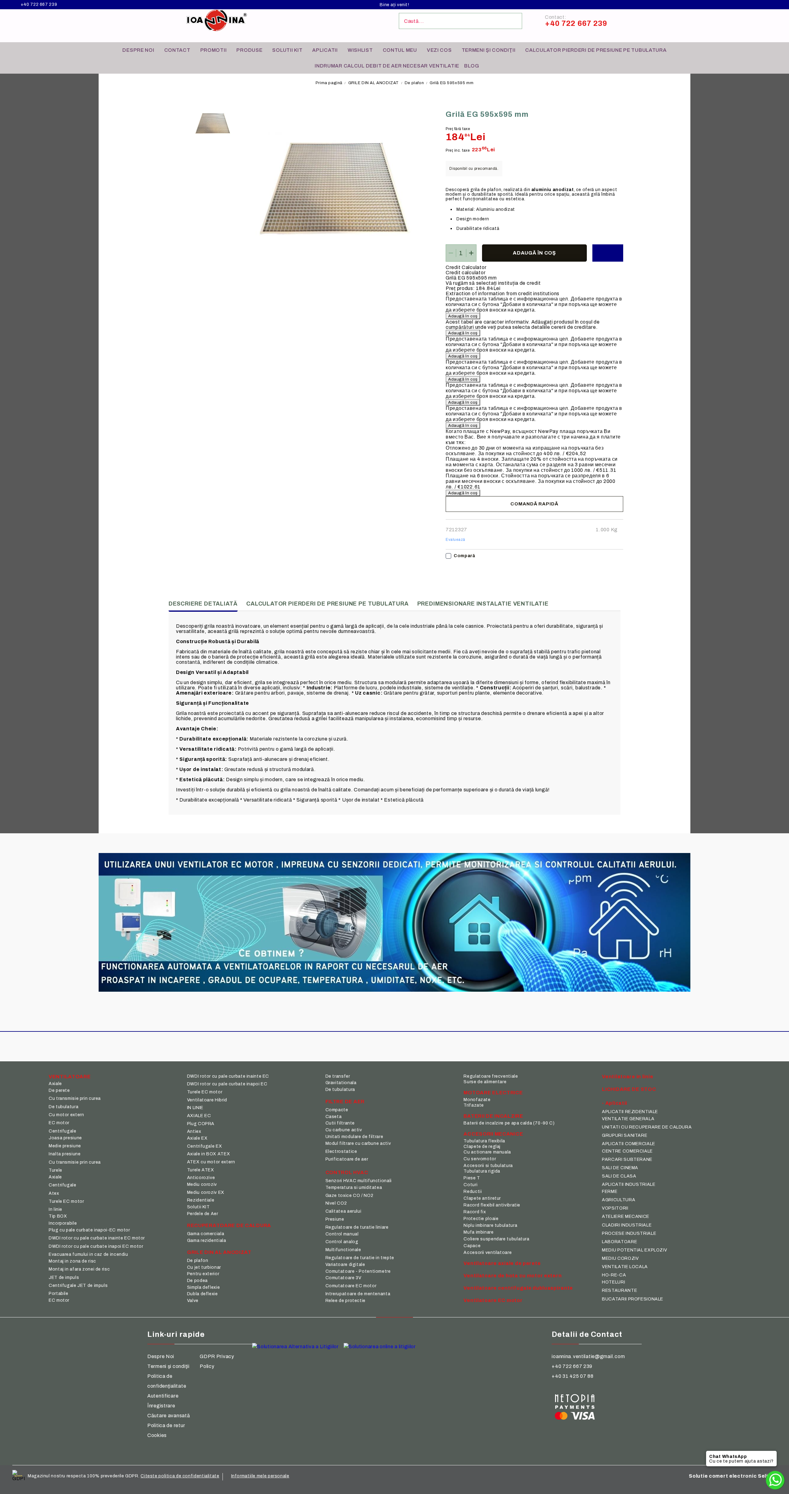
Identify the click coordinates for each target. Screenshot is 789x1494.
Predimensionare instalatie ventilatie (483, 604)
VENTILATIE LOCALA (625, 1266)
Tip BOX (58, 1216)
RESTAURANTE (619, 1290)
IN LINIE (195, 1107)
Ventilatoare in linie (627, 1076)
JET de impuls (64, 1277)
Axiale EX (197, 1138)
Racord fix (475, 1212)
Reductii (473, 1191)
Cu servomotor (480, 1159)
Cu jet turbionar (204, 1267)
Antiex (194, 1131)
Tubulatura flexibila (484, 1141)
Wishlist (360, 50)
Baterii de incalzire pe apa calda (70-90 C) (509, 1123)
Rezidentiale (201, 1200)
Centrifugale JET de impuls (78, 1285)
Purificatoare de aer (346, 1159)
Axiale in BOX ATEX (208, 1154)
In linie (55, 1209)
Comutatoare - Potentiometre (358, 1271)
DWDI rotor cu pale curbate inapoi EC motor (96, 1246)
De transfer (337, 1076)
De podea (197, 1280)
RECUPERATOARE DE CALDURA (229, 1225)
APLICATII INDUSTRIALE (628, 1184)
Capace (472, 1245)
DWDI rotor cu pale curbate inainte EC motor (97, 1238)
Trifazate (474, 1105)
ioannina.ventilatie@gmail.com (588, 1356)
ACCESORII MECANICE (493, 1134)
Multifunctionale (343, 1249)
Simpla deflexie (203, 1287)
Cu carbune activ (343, 1130)
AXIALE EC (199, 1115)
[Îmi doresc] (607, 253)
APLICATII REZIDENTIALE (630, 1111)
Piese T (472, 1178)
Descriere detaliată (203, 604)
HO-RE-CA (614, 1275)
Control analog (341, 1241)
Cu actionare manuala (487, 1152)
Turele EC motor (66, 1201)
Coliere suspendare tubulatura (496, 1239)
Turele (55, 1170)
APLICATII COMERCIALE (628, 1143)
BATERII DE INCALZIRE (493, 1116)
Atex (54, 1193)
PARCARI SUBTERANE (627, 1159)
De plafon (414, 83)
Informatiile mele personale (260, 1476)
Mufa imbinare (478, 1232)
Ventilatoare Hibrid (207, 1100)
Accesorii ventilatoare (488, 1252)
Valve (192, 1300)
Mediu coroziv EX (205, 1192)
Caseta (333, 1116)
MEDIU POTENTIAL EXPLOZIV (634, 1250)
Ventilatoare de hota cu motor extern (513, 1275)
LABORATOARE (619, 1241)
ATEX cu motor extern (211, 1162)
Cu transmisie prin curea (75, 1098)
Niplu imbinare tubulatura (490, 1225)
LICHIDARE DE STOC (629, 1089)
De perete (59, 1090)
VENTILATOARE (70, 1076)
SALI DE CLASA (619, 1176)
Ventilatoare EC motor (493, 1300)
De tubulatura (63, 1106)
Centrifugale (62, 1131)
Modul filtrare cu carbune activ (358, 1143)
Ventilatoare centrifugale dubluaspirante (518, 1288)
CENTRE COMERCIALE (627, 1151)
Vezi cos (439, 50)
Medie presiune (65, 1146)
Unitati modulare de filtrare (354, 1136)
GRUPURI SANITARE (624, 1135)
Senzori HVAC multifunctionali (358, 1180)
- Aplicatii (614, 1103)
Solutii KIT (287, 50)
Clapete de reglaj (482, 1146)
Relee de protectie (345, 1300)
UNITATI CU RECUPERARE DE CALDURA (647, 1127)
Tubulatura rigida (482, 1171)
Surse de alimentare (485, 1082)
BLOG (471, 65)
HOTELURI (613, 1282)
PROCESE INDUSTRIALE (629, 1233)
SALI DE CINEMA (620, 1167)
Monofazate (477, 1099)
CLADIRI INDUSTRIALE (627, 1225)
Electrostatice (341, 1151)
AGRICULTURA (618, 1200)
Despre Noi (160, 1356)
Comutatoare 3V (343, 1278)
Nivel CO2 (336, 1203)
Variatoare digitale (345, 1264)
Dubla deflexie (202, 1294)
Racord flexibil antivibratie (492, 1205)
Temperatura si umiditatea (353, 1187)
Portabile (58, 1293)
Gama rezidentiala (206, 1240)
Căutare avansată (168, 1415)
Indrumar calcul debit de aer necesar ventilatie (387, 65)
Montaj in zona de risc (72, 1261)
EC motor (59, 1122)
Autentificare (162, 1395)
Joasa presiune (65, 1138)
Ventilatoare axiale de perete (502, 1263)
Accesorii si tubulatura (488, 1165)
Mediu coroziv (202, 1184)
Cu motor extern (66, 1114)
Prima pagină (329, 83)
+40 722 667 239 (39, 4)
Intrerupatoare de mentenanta (357, 1294)
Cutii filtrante (340, 1123)
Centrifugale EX (204, 1146)
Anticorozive (201, 1177)
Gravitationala (341, 1082)
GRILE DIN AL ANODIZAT (373, 83)
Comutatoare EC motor (351, 1286)
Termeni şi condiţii (489, 50)
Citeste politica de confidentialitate (180, 1476)
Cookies (157, 1435)
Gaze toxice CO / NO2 (349, 1195)
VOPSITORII (615, 1208)
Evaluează (455, 539)
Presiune (334, 1219)
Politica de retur (166, 1425)
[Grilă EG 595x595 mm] (212, 125)
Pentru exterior (203, 1274)
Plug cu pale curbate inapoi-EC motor (89, 1230)
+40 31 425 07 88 (573, 1376)
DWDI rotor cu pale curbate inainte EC (228, 1076)
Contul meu (400, 50)
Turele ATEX (200, 1170)
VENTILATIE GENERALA (628, 1118)
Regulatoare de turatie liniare (357, 1227)
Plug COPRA (201, 1123)
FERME (609, 1191)
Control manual (342, 1234)
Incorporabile (63, 1223)
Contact (177, 50)
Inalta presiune (64, 1154)
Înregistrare (161, 1405)
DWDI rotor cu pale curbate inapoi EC (227, 1084)
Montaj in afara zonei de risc (79, 1269)
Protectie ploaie (481, 1218)
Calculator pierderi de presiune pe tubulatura (595, 50)
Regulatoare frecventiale (491, 1076)
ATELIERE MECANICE (625, 1216)
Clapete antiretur (482, 1198)
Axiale (55, 1083)
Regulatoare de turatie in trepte (359, 1257)
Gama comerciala (205, 1233)
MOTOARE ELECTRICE (493, 1092)
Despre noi (138, 50)
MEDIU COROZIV (620, 1258)
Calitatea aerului (343, 1211)
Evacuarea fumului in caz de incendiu (88, 1254)
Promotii (213, 50)
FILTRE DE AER (345, 1101)
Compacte (336, 1110)
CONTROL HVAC (346, 1172)
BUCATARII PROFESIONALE (632, 1299)
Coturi (470, 1184)
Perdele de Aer (202, 1213)
